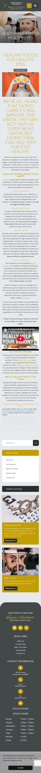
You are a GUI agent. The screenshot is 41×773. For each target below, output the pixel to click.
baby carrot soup (25, 360)
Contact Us (10, 478)
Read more (9, 541)
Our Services (11, 464)
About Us (9, 460)
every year (26, 298)
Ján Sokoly (24, 409)
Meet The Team (12, 469)
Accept (20, 768)
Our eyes (6, 180)
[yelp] (26, 627)
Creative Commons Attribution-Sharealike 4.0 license (19, 412)
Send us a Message (20, 708)
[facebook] (14, 627)
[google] (20, 627)
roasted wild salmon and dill (27, 365)
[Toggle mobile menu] (5, 5)
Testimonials (11, 473)
